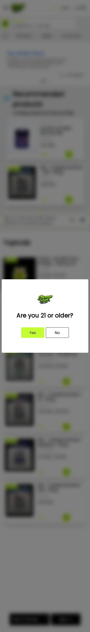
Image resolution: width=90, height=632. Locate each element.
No (57, 332)
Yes (33, 332)
